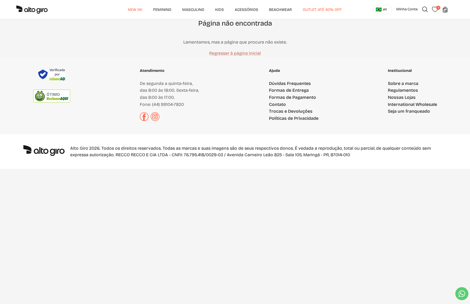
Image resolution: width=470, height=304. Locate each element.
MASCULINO (193, 9)
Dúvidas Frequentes (290, 83)
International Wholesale (412, 104)
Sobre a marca (403, 83)
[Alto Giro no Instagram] (155, 119)
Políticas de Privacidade (294, 118)
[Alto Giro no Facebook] (144, 119)
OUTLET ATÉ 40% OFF (322, 9)
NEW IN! (135, 9)
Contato (277, 104)
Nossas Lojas (402, 97)
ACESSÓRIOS (246, 9)
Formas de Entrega (289, 90)
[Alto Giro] (32, 9)
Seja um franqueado (409, 111)
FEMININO (162, 9)
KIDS (219, 9)
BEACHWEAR (280, 9)
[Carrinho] (445, 9)
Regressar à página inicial (235, 53)
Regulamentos (403, 90)
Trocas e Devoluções (291, 111)
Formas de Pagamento (292, 97)
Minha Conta (407, 9)
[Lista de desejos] (435, 10)
